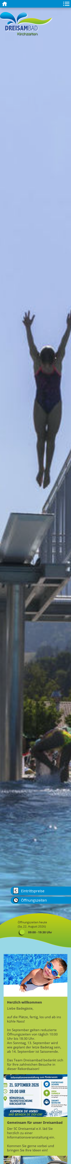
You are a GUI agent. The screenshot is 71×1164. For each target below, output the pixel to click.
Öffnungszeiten (34, 900)
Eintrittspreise (32, 890)
